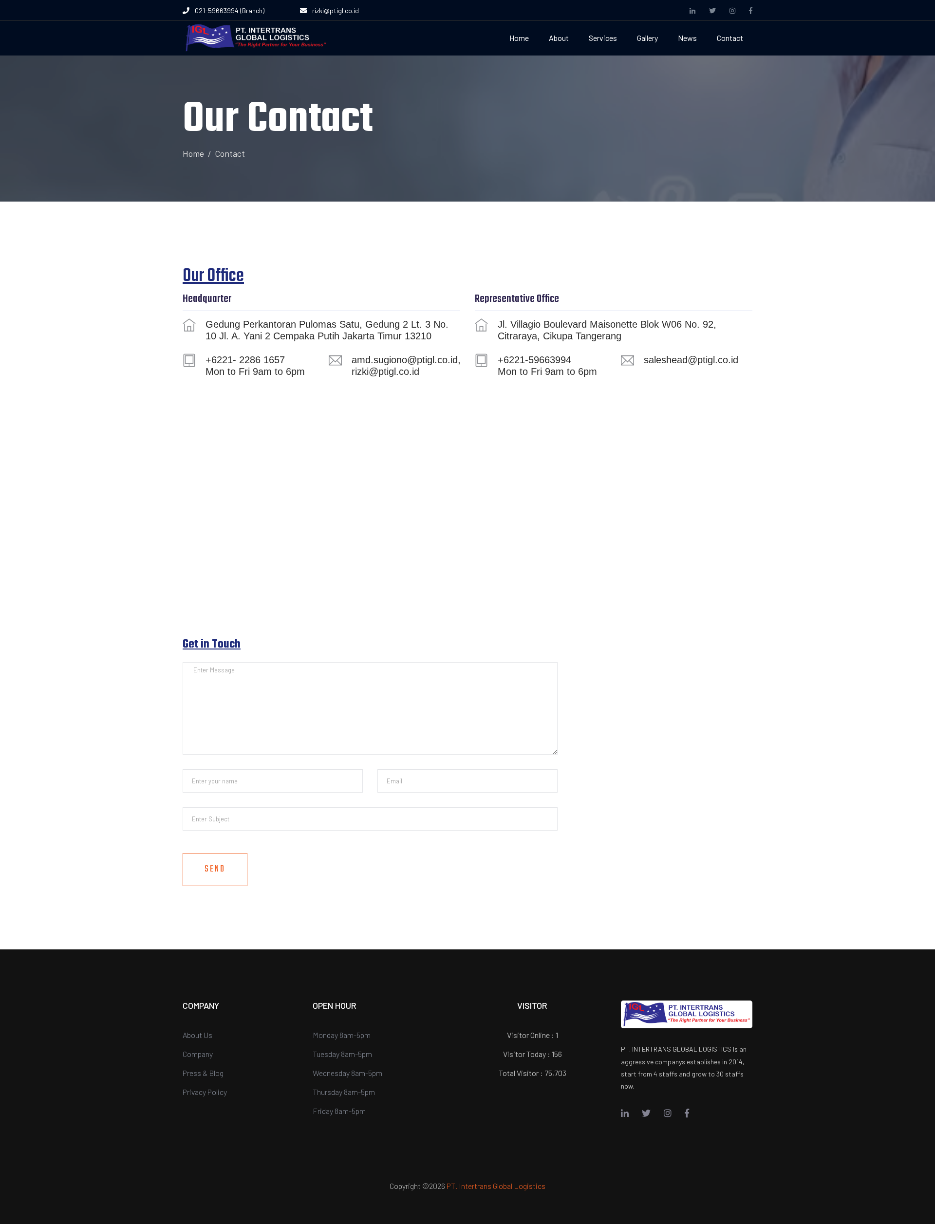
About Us (197, 1034)
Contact (730, 37)
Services (603, 37)
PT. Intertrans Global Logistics (496, 1185)
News (687, 37)
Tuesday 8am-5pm (342, 1053)
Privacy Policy (205, 1091)
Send (215, 869)
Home (519, 37)
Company (198, 1053)
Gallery (647, 37)
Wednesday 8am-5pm (347, 1072)
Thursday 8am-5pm (344, 1091)
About (559, 37)
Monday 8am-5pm (342, 1034)
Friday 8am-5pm (339, 1110)
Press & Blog (203, 1072)
